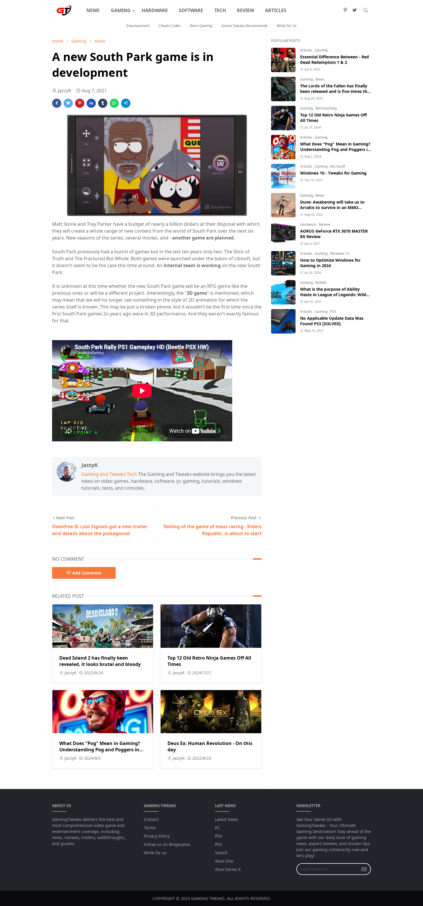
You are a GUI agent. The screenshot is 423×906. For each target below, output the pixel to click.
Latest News (226, 819)
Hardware (308, 224)
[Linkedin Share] (91, 103)
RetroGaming (326, 108)
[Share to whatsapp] (114, 103)
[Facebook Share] (56, 103)
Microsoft (337, 166)
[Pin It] (79, 103)
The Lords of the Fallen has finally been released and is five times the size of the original (334, 91)
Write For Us (287, 25)
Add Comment (86, 573)
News (319, 79)
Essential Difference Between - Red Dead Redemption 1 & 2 (334, 59)
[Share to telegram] (125, 103)
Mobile (320, 282)
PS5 (218, 844)
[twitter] (354, 10)
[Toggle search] (366, 10)
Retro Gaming (201, 25)
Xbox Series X (228, 869)
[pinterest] (345, 10)
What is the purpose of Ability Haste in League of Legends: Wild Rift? (333, 294)
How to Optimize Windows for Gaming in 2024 (330, 262)
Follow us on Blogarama (167, 844)
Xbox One (224, 861)
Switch (221, 852)
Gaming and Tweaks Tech (109, 474)
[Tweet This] (68, 103)
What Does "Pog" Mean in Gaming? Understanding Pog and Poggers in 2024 (99, 749)
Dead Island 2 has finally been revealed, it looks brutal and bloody (100, 661)
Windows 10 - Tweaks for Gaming (333, 173)
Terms (150, 827)
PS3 (333, 311)
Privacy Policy (156, 836)
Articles (306, 50)
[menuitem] (93, 10)
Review (324, 224)
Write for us (155, 852)
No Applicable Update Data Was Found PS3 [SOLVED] (331, 320)
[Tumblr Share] (102, 103)
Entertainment (137, 25)
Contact (151, 819)
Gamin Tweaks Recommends (244, 25)
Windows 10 (339, 253)
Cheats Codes (170, 25)
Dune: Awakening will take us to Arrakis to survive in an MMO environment (332, 207)
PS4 (218, 836)
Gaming (321, 50)
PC (217, 827)
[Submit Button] (364, 869)
